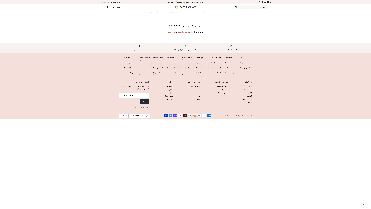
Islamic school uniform (171, 74)
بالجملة (198, 90)
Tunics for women (245, 73)
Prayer (186, 12)
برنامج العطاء (168, 96)
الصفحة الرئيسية (183, 32)
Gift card (160, 12)
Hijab (197, 63)
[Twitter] (270, 2)
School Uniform (174, 12)
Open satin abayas (129, 58)
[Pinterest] (259, 2)
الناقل (250, 93)
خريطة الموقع (247, 99)
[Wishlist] (113, 7)
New (225, 12)
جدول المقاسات (195, 86)
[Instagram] (262, 2)
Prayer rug (127, 63)
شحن (198, 96)
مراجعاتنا (249, 102)
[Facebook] (268, 2)
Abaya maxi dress (230, 63)
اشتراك (144, 102)
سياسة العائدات (223, 90)
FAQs (198, 99)
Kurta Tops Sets (186, 68)
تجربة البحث (172, 32)
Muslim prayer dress (246, 68)
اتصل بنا (249, 105)
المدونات (249, 96)
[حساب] (108, 7)
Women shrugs (186, 63)
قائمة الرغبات (195, 93)
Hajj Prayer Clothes (217, 68)
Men (202, 12)
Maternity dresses (143, 68)
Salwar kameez (157, 63)
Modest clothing (129, 68)
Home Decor (148, 12)
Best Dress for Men (216, 73)
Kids (194, 12)
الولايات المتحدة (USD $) (114, 2)
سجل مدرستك (168, 93)
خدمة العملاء (248, 90)
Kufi (197, 68)
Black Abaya (214, 63)
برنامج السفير (168, 86)
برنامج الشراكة (168, 99)
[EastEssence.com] (185, 7)
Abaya (241, 58)
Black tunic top (229, 73)
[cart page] (103, 7)
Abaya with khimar (216, 58)
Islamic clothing (128, 73)
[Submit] (236, 7)
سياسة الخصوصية (222, 86)
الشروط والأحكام (222, 93)
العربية (104, 2)
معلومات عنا (248, 86)
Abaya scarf (170, 58)
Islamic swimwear (143, 63)
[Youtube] (265, 2)
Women (210, 12)
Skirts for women (230, 68)
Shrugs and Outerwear (156, 74)
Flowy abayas (244, 63)
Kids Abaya (228, 58)
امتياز (171, 90)
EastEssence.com (230, 116)
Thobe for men (200, 73)
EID (219, 12)
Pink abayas (199, 58)
